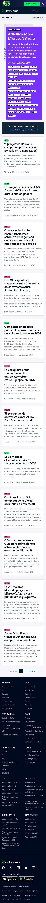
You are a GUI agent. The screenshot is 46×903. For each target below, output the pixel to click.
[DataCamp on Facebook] (3, 868)
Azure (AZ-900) (31, 837)
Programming (30, 762)
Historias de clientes (10, 735)
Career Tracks (30, 687)
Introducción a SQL (9, 786)
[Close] (42, 3)
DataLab (28, 708)
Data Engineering (31, 759)
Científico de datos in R (11, 828)
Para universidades (32, 738)
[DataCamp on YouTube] (26, 868)
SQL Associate (30, 822)
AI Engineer (29, 830)
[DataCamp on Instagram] (33, 868)
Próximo (32, 671)
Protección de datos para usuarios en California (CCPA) (20, 891)
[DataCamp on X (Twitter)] (10, 868)
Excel (4, 769)
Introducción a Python (10, 782)
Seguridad (17, 895)
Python (4, 751)
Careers (5, 694)
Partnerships (7, 701)
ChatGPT (5, 773)
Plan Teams (6, 725)
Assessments (30, 705)
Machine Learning (32, 755)
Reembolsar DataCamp (34, 731)
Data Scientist (30, 826)
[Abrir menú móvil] (42, 11)
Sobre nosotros (7, 687)
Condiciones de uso (29, 895)
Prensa (4, 690)
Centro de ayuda (8, 705)
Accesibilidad (6, 895)
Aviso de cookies (24, 886)
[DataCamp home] (18, 862)
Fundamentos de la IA (33, 782)
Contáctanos (7, 708)
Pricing (27, 718)
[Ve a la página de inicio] (10, 11)
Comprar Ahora (31, 4)
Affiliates (5, 698)
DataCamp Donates (33, 742)
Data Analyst (30, 819)
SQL (3, 759)
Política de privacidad (9, 886)
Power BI (5, 766)
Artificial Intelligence (10, 762)
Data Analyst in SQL (10, 819)
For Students (30, 722)
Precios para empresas (11, 722)
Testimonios (29, 735)
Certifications (30, 698)
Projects (28, 701)
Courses (28, 694)
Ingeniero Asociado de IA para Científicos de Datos (10, 846)
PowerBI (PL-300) (31, 833)
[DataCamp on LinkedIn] (18, 868)
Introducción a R (8, 790)
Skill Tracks (29, 690)
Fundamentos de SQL (33, 786)
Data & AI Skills (8, 718)
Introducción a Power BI (11, 793)
